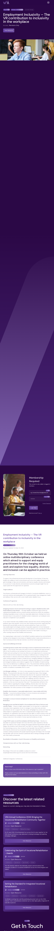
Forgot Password (47, 503)
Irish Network (32, 895)
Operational (17, 862)
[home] (24, 2)
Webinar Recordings (25, 829)
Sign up (40, 513)
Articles (7, 829)
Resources (6, 9)
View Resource (9, 30)
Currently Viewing (29, 9)
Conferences (15, 829)
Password (47, 496)
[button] (48, 2)
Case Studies (25, 862)
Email (48, 490)
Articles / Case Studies (17, 9)
